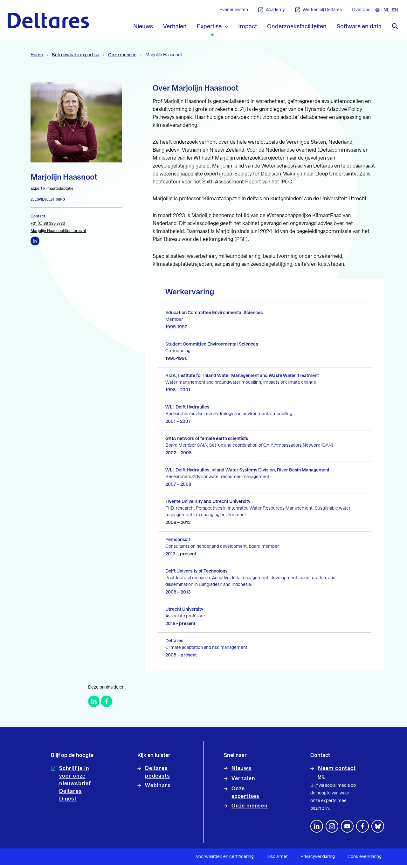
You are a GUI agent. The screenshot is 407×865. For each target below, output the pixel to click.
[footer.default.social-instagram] (332, 826)
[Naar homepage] (48, 20)
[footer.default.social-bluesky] (377, 826)
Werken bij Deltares (322, 10)
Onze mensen (122, 55)
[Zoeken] (395, 26)
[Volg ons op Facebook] (362, 826)
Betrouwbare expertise (75, 55)
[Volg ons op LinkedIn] (316, 826)
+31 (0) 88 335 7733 (48, 223)
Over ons (361, 10)
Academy (275, 10)
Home (37, 55)
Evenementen (233, 10)
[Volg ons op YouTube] (347, 826)
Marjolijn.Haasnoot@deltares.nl (58, 231)
